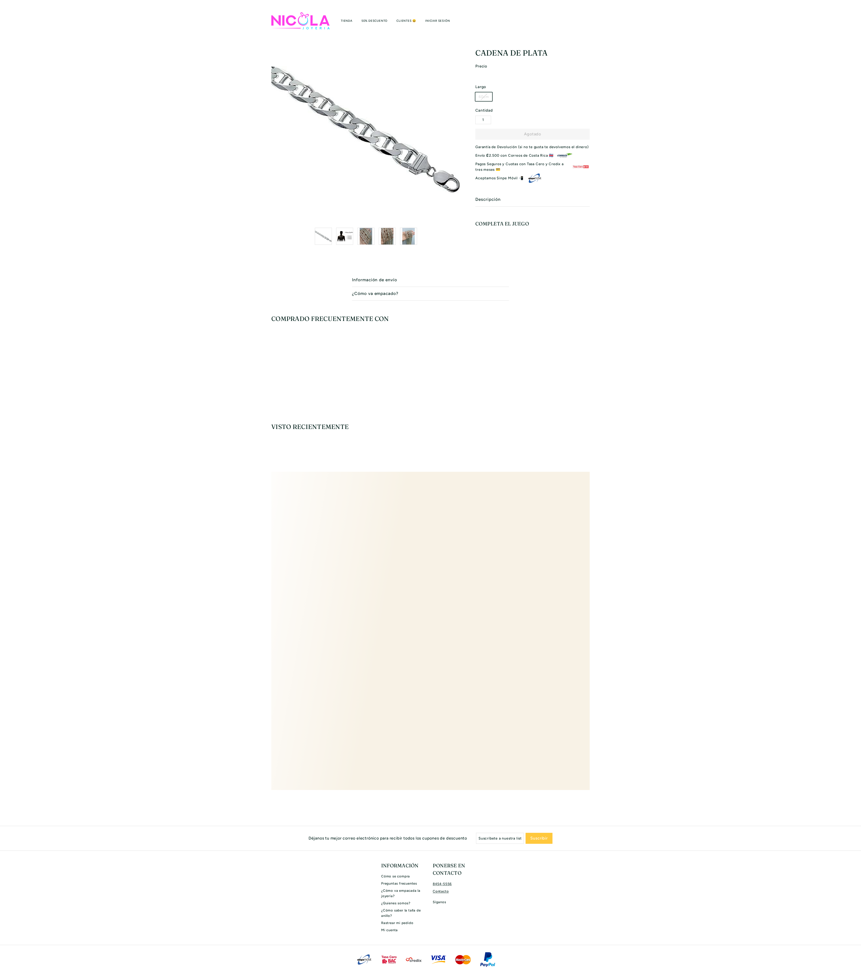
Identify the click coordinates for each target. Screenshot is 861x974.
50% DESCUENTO (374, 20)
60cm (484, 97)
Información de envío (374, 279)
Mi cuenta (389, 930)
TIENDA (346, 20)
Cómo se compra (395, 876)
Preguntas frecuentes (399, 883)
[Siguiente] (457, 236)
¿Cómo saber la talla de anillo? (401, 913)
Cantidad (484, 110)
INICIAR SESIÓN (437, 20)
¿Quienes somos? (396, 903)
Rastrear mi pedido (397, 923)
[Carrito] (589, 20)
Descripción (487, 199)
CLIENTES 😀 (406, 20)
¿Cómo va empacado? (375, 293)
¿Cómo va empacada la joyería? (400, 893)
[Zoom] (365, 129)
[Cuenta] (584, 20)
